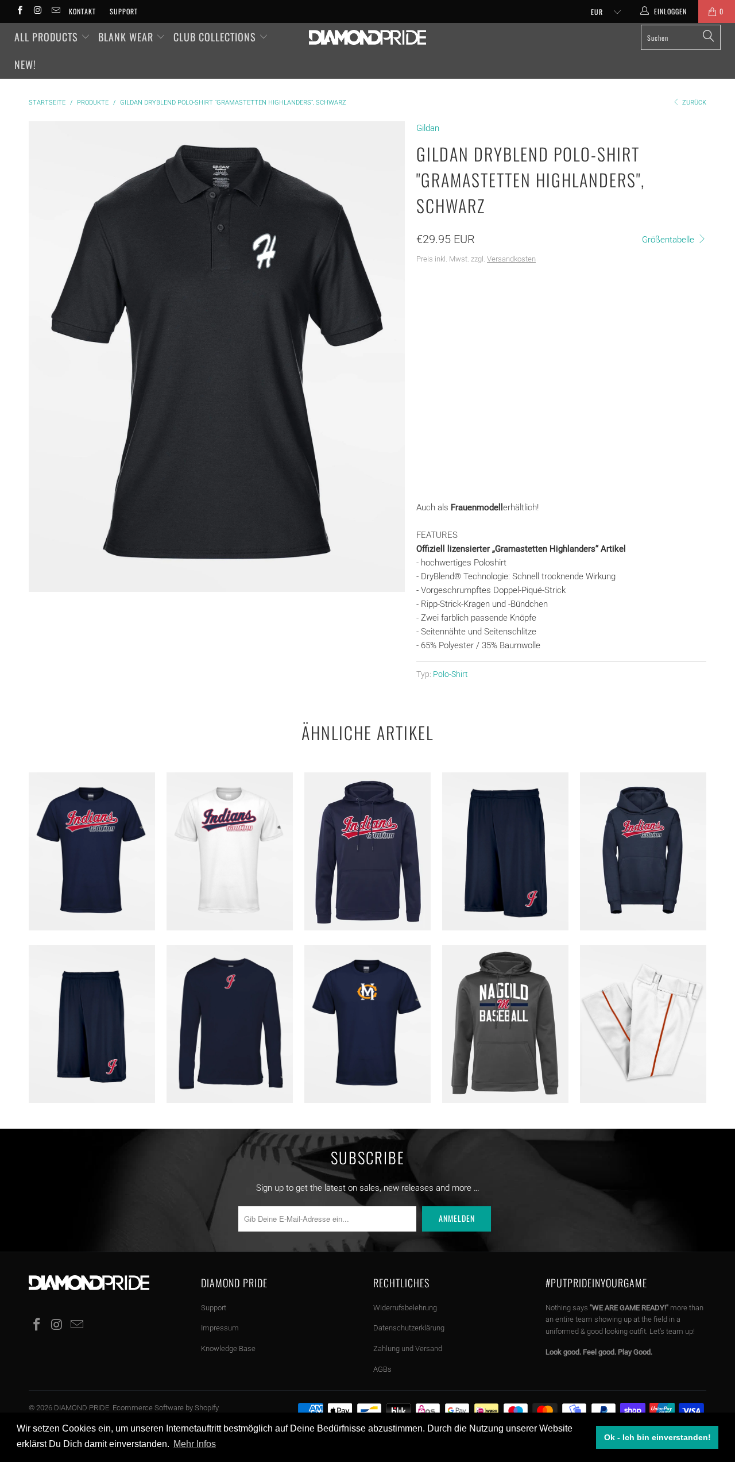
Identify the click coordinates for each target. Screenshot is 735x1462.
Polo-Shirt (450, 674)
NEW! (25, 64)
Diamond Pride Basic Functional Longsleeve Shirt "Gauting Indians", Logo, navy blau (230, 1024)
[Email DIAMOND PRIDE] (55, 11)
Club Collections (216, 36)
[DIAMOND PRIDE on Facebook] (19, 11)
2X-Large (612, 311)
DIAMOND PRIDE (81, 1407)
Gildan (427, 128)
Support (124, 11)
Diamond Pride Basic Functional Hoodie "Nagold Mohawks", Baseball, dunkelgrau (505, 1024)
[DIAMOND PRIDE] (368, 37)
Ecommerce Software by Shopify (166, 1407)
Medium (477, 311)
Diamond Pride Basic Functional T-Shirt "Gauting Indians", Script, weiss (230, 851)
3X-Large (439, 340)
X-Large (563, 311)
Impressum (220, 1328)
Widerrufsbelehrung (405, 1307)
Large (520, 311)
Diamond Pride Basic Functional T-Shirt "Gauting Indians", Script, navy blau (92, 851)
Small (434, 311)
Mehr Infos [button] (194, 1444)
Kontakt (82, 11)
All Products (47, 36)
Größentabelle (669, 239)
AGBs (382, 1369)
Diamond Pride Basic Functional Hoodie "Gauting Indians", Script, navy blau (367, 851)
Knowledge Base (228, 1348)
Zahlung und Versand (407, 1348)
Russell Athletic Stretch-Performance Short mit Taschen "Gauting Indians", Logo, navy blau (505, 851)
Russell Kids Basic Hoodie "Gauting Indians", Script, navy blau (643, 851)
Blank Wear (127, 36)
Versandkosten (511, 259)
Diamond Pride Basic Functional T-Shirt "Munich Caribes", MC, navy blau (367, 1024)
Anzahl (430, 402)
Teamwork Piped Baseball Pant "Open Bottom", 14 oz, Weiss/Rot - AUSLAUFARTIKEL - (643, 1024)
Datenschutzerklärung (408, 1328)
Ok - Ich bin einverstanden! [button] (657, 1437)
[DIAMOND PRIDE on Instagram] (37, 11)
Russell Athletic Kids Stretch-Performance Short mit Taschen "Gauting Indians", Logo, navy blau (92, 1024)
